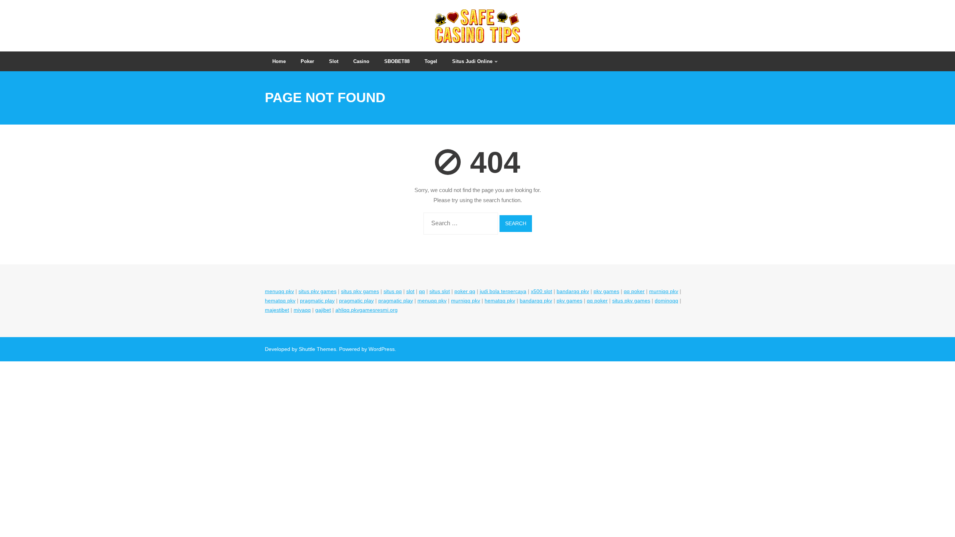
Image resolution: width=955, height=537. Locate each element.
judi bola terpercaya (503, 291)
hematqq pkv (280, 301)
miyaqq (302, 310)
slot (410, 291)
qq (422, 291)
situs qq (392, 291)
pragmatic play (317, 301)
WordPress (382, 349)
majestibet (277, 310)
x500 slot (541, 291)
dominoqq (666, 301)
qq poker (634, 291)
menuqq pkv (279, 291)
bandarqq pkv (573, 291)
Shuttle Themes (317, 349)
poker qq (464, 291)
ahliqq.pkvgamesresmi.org (366, 310)
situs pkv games (317, 291)
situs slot (439, 291)
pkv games (606, 291)
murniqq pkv (663, 291)
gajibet (323, 310)
